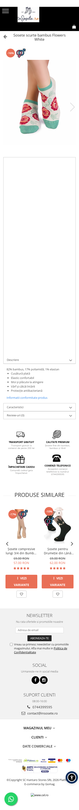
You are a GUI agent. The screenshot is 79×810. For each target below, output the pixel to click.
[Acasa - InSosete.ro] (39, 14)
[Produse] (6, 12)
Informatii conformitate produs (27, 398)
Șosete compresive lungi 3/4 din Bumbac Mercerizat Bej (21, 551)
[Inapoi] (3, 36)
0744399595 (42, 707)
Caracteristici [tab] (15, 407)
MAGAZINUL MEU (37, 728)
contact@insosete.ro (42, 713)
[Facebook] (35, 680)
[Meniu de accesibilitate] (72, 777)
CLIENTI (38, 737)
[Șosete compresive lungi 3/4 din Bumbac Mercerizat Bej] (21, 525)
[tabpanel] (39, 102)
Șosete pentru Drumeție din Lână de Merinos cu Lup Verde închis (57, 551)
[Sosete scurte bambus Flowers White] (39, 102)
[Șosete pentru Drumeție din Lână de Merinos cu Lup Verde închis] (58, 525)
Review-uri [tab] (15, 415)
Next (72, 107)
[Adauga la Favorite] (21, 594)
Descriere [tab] (13, 360)
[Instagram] (44, 680)
